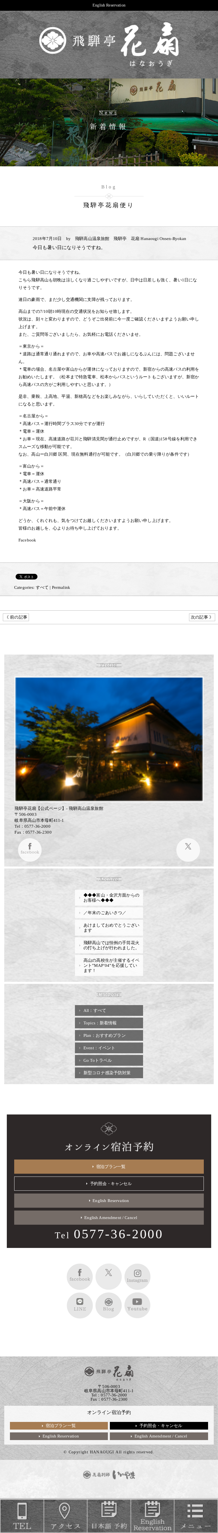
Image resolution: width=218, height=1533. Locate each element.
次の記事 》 (202, 617)
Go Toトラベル (97, 1060)
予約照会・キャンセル (111, 1183)
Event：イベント (99, 1048)
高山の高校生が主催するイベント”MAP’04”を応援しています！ (111, 965)
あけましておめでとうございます (111, 928)
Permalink (61, 587)
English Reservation (109, 5)
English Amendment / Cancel (110, 1217)
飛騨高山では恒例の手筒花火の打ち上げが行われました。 (111, 945)
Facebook (27, 540)
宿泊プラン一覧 (110, 1166)
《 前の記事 (16, 617)
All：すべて (94, 1010)
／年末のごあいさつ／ (105, 912)
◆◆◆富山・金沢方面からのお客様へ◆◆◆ (111, 898)
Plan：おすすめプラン (104, 1035)
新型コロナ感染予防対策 (107, 1073)
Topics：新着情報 (100, 1023)
